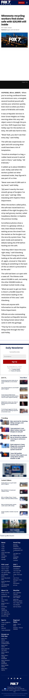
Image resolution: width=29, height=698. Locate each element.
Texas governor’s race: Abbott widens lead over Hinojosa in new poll (17, 430)
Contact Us (4, 594)
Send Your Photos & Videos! (17, 600)
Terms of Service (15, 371)
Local (2, 545)
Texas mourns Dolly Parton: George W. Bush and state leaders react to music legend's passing (10, 396)
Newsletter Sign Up (5, 597)
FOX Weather (16, 605)
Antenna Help (4, 616)
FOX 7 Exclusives (16, 565)
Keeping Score (17, 548)
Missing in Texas (17, 580)
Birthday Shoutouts (16, 545)
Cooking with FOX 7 (17, 550)
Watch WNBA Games (4, 665)
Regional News (16, 621)
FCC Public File (5, 612)
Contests (15, 560)
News (3, 542)
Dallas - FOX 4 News (17, 625)
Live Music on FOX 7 (16, 554)
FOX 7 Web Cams (17, 603)
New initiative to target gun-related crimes (8, 490)
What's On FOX (5, 592)
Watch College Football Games (5, 642)
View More (23, 378)
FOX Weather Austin (4, 575)
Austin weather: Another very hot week (9, 512)
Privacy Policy (16, 369)
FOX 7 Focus (16, 572)
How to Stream (5, 567)
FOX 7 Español (5, 570)
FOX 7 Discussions (16, 582)
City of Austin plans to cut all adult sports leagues (10, 388)
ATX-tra (15, 585)
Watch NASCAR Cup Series (5, 649)
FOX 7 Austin (4, 27)
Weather (16, 590)
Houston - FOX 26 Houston (18, 628)
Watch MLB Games (4, 646)
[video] (24, 484)
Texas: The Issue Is (17, 575)
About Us (4, 590)
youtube (17, 678)
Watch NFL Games (4, 639)
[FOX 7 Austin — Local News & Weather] (6, 3)
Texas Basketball (5, 630)
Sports (3, 620)
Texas (2, 548)
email (20, 678)
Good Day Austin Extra (5, 578)
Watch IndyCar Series (5, 652)
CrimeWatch (16, 568)
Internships (4, 606)
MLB (2, 626)
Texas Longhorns (5, 622)
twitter (11, 678)
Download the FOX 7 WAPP (17, 596)
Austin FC (3, 624)
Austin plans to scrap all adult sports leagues (8, 483)
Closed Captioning (4, 609)
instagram (14, 678)
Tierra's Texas (5, 568)
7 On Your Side (17, 570)
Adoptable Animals (16, 557)
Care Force (16, 578)
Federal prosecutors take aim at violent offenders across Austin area (9, 382)
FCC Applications (5, 614)
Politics (3, 550)
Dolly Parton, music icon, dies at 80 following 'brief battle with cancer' (9, 403)
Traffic (3, 547)
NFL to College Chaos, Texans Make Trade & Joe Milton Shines (9, 497)
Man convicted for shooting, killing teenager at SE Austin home (19, 422)
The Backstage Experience (5, 585)
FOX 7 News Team (4, 600)
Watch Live (21, 2)
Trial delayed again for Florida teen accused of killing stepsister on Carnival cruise (9, 410)
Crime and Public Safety (5, 553)
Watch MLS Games (4, 669)
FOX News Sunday (4, 556)
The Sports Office (5, 572)
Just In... (4, 378)
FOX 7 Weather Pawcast (17, 593)
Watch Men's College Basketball (4, 657)
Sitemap (3, 559)
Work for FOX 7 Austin (5, 604)
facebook (8, 678)
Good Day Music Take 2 (5, 582)
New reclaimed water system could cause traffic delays (8, 505)
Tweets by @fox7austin (7, 536)
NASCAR (3, 628)
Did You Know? (17, 606)
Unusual (10, 27)
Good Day (16, 542)
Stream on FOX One (5, 635)
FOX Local (4, 564)
